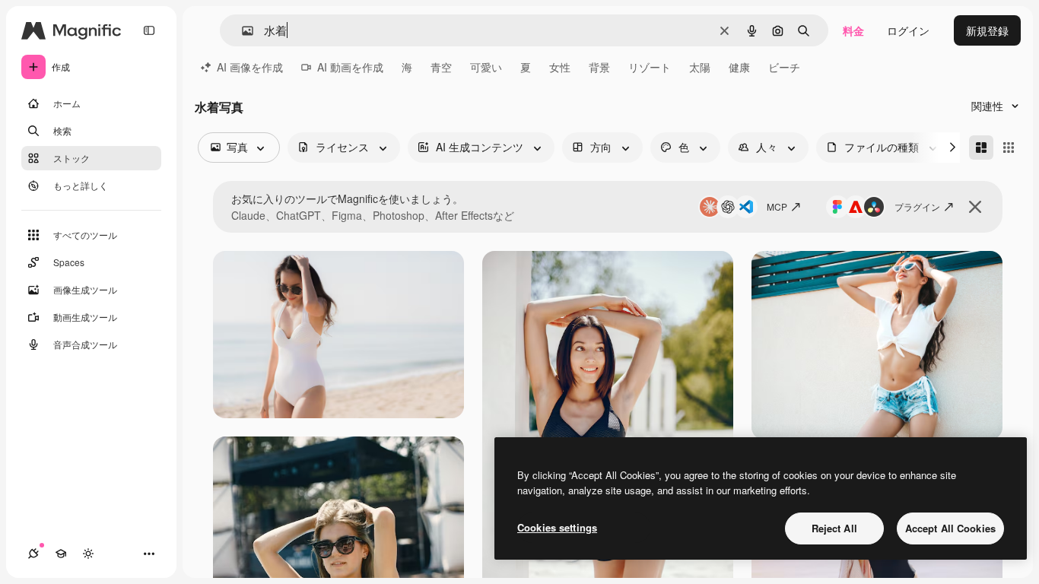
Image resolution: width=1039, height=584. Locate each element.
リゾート (649, 67)
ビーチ (784, 67)
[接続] (33, 553)
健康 (739, 67)
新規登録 (987, 30)
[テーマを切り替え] (88, 553)
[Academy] (61, 553)
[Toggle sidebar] (149, 30)
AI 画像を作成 (250, 67)
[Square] (1008, 147)
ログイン (908, 30)
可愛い (486, 67)
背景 (599, 67)
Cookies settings (557, 527)
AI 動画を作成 (350, 67)
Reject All (834, 528)
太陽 (699, 67)
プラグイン (917, 206)
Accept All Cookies (950, 528)
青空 (441, 67)
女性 (559, 67)
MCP (777, 206)
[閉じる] (975, 207)
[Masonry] (981, 147)
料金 (853, 30)
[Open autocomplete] (241, 30)
